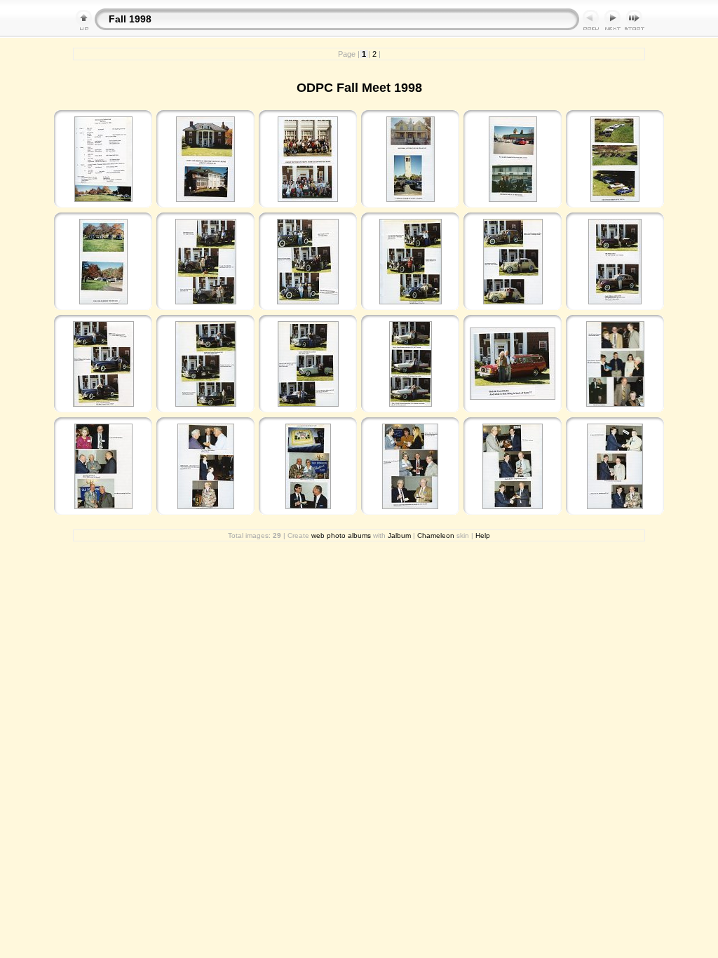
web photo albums (341, 535)
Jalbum (399, 535)
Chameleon (435, 535)
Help (482, 535)
